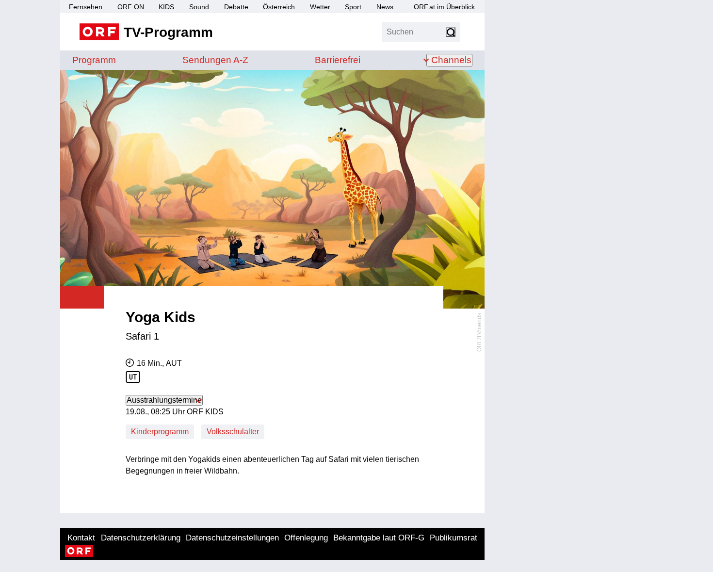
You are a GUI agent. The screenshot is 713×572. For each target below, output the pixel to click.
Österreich (279, 7)
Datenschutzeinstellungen (232, 537)
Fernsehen (85, 7)
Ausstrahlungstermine (164, 400)
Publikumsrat (453, 537)
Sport (353, 7)
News (384, 7)
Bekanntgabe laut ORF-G (378, 537)
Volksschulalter (233, 431)
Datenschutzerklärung (140, 537)
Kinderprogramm (160, 431)
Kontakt (81, 537)
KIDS (166, 7)
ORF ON (130, 7)
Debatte (236, 7)
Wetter (320, 7)
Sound (199, 7)
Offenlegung (306, 537)
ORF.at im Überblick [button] (444, 7)
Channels (451, 60)
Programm (94, 60)
